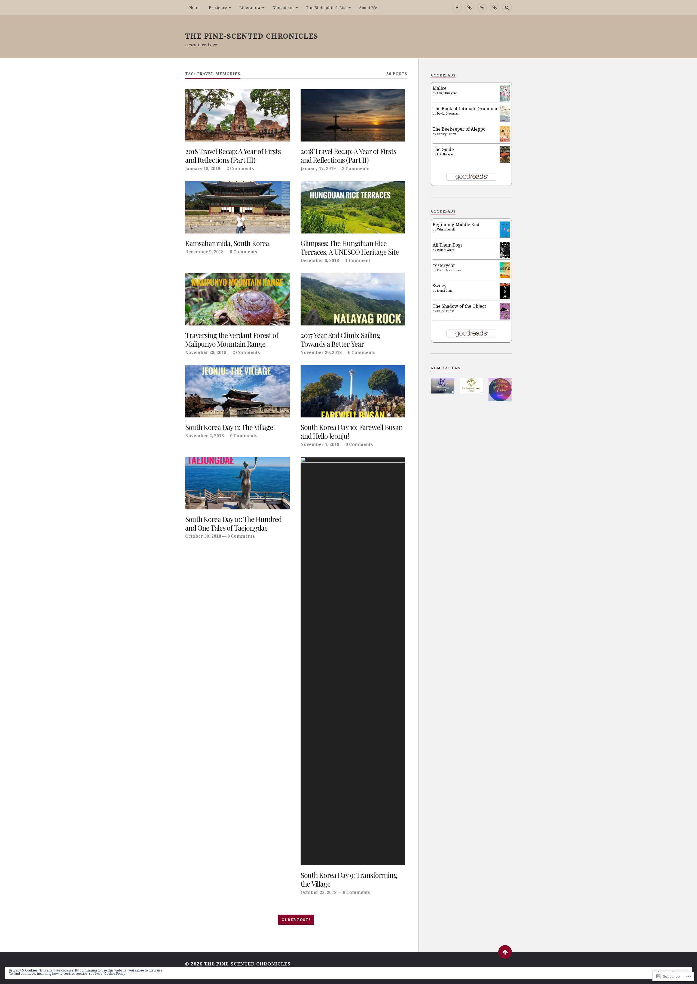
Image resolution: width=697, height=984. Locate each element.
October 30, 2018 (203, 536)
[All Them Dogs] (505, 256)
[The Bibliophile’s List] (494, 8)
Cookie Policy (114, 973)
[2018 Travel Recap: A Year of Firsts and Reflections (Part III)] (237, 115)
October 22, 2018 (319, 892)
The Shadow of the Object (459, 306)
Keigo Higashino (447, 93)
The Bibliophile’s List (326, 7)
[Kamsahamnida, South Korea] (237, 207)
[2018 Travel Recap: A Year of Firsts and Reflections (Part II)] (353, 115)
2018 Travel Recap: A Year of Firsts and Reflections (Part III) (233, 155)
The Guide (443, 149)
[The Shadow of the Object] (505, 318)
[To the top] (505, 952)
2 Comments (240, 168)
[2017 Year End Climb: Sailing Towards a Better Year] (353, 299)
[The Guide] (505, 161)
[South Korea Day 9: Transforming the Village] (353, 661)
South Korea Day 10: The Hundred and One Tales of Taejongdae (233, 523)
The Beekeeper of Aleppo (459, 129)
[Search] (507, 8)
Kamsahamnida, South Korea (227, 243)
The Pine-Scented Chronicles (251, 35)
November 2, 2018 (204, 435)
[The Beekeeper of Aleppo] (505, 140)
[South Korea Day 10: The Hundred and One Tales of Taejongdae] (237, 483)
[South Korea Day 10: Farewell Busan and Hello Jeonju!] (353, 391)
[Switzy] (505, 297)
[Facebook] (457, 8)
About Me (368, 7)
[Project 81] (482, 8)
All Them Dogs (448, 245)
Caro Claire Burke (449, 270)
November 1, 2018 (320, 444)
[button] (442, 385)
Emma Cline (444, 291)
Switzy (440, 286)
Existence (218, 7)
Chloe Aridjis (445, 311)
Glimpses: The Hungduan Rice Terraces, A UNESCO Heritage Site (350, 247)
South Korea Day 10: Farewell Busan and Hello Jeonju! (352, 431)
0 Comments (243, 251)
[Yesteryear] (505, 276)
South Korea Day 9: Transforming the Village (349, 879)
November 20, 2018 (321, 352)
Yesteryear (444, 265)
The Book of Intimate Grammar (465, 109)
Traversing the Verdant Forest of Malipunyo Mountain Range (231, 339)
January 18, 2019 (202, 168)
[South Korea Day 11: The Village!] (237, 391)
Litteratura (249, 7)
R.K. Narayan (445, 154)
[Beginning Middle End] (505, 236)
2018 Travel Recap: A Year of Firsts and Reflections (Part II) (348, 155)
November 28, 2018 (205, 352)
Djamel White (445, 250)
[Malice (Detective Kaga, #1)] (505, 100)
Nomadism (283, 7)
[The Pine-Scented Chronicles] (469, 8)
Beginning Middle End (456, 224)
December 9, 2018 (204, 251)
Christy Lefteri (446, 134)
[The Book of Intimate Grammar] (505, 120)
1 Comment (357, 260)
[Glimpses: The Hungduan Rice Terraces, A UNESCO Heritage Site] (353, 207)
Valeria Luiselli (446, 229)
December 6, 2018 (320, 260)
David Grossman (447, 113)
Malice (440, 88)
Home (195, 7)
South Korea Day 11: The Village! (230, 427)
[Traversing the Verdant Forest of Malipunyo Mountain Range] (237, 299)
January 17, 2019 (318, 168)
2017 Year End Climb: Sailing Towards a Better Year (340, 339)
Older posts (296, 919)
